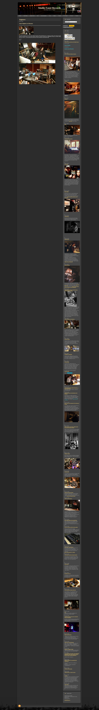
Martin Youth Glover (68, 634)
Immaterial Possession (68, 138)
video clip (70, 121)
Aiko (65, 124)
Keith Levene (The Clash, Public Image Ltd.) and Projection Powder (71, 427)
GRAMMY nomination (68, 354)
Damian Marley (67, 339)
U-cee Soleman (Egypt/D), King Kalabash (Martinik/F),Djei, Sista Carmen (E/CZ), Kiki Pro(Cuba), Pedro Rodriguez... (72, 654)
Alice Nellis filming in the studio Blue (71, 520)
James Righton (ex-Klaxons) (70, 319)
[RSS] (19, 706)
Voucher (66, 81)
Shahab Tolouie (67, 453)
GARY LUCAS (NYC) (68, 498)
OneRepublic (67, 371)
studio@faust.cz (67, 700)
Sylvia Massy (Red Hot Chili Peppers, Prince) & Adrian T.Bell (71, 290)
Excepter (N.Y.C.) (68, 573)
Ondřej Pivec (67, 239)
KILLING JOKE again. (68, 668)
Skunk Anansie (67, 265)
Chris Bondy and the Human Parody (71, 554)
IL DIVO (66, 675)
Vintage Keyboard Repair (69, 492)
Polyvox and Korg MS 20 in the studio (71, 527)
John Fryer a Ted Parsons (69, 642)
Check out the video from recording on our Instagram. (72, 287)
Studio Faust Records (49, 8)
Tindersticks (67, 216)
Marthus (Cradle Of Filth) (69, 649)
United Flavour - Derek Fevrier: (70, 672)
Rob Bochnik (67, 471)
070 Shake (66, 164)
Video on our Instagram (69, 261)
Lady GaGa (67, 684)
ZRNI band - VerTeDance (69, 547)
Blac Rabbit (66, 191)
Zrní (65, 612)
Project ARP (67, 564)
